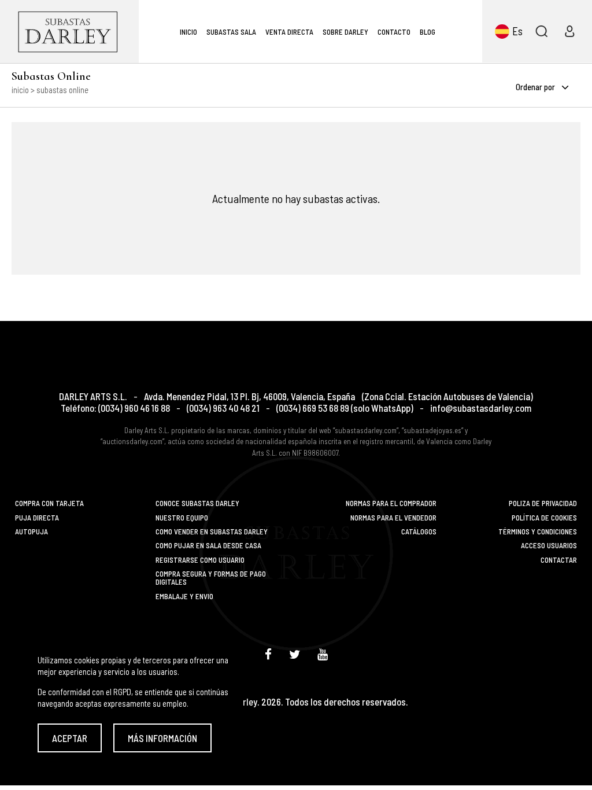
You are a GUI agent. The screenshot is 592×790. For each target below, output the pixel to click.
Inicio (188, 31)
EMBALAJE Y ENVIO (184, 596)
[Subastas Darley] (69, 31)
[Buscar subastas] (541, 31)
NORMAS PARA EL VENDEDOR (393, 518)
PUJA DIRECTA (37, 518)
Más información (162, 738)
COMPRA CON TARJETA (49, 503)
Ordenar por (536, 87)
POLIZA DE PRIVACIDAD (543, 503)
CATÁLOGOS (418, 531)
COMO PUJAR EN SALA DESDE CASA (208, 545)
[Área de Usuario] (569, 31)
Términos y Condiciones (537, 531)
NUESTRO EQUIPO (182, 518)
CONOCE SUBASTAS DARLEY (197, 503)
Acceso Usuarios (549, 545)
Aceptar (69, 738)
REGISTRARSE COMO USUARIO (200, 560)
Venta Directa (289, 31)
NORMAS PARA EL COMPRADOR (391, 503)
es (517, 31)
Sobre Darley (345, 31)
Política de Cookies (544, 518)
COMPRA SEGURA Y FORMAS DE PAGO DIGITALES (211, 578)
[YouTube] (322, 654)
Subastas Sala (231, 31)
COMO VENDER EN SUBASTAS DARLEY (212, 531)
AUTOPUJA (31, 531)
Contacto (394, 31)
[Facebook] (268, 654)
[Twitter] (294, 654)
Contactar (559, 560)
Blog (427, 31)
